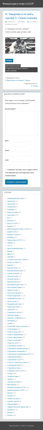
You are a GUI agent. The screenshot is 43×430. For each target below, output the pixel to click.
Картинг (10, 265)
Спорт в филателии (14, 337)
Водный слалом (13, 235)
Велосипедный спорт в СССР (18, 229)
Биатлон (10, 221)
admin (22, 22)
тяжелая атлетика (13, 382)
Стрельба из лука (13, 368)
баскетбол (11, 215)
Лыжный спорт (12, 276)
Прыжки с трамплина (15, 318)
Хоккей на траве (13, 399)
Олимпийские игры (14, 298)
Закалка (10, 257)
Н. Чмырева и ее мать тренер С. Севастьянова (17, 70)
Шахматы (10, 410)
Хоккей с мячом (13, 401)
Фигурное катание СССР (16, 387)
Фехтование (11, 385)
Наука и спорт (12, 290)
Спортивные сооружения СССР (19, 354)
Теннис (9, 60)
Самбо (9, 323)
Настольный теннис (14, 287)
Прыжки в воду (12, 315)
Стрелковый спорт (14, 365)
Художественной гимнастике (18, 407)
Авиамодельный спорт (15, 198)
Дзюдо (9, 251)
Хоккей (9, 396)
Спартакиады (12, 329)
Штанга (10, 415)
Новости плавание (14, 293)
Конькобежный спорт (15, 271)
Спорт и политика (13, 340)
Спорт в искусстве (14, 332)
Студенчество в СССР (15, 371)
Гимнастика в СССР (14, 240)
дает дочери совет (13, 65)
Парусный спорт (13, 307)
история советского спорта (17, 260)
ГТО (8, 246)
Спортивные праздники (16, 351)
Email (7, 150)
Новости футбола (13, 296)
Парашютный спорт (14, 304)
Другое (9, 254)
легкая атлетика (13, 273)
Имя (7, 141)
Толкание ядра (12, 376)
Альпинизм (11, 207)
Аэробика (10, 209)
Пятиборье (11, 321)
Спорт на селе (12, 343)
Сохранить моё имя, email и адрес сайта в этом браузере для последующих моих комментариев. (21, 173)
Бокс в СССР (12, 223)
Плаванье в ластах (14, 312)
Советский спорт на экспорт (17, 326)
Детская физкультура (15, 248)
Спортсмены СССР (14, 360)
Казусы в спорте (13, 262)
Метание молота (13, 282)
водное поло (12, 232)
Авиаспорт (11, 201)
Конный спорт (12, 268)
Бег (8, 218)
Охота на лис (12, 301)
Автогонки (11, 204)
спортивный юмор (14, 357)
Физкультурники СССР (15, 390)
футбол (10, 393)
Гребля (9, 243)
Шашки (10, 412)
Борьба (10, 226)
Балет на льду (12, 212)
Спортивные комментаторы (17, 348)
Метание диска (12, 279)
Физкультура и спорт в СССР (18, 3)
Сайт (7, 160)
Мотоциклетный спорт (15, 285)
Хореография (12, 404)
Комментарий (10, 109)
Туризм (10, 379)
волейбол (10, 237)
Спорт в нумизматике (15, 335)
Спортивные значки (14, 346)
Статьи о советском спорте (17, 362)
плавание (10, 310)
